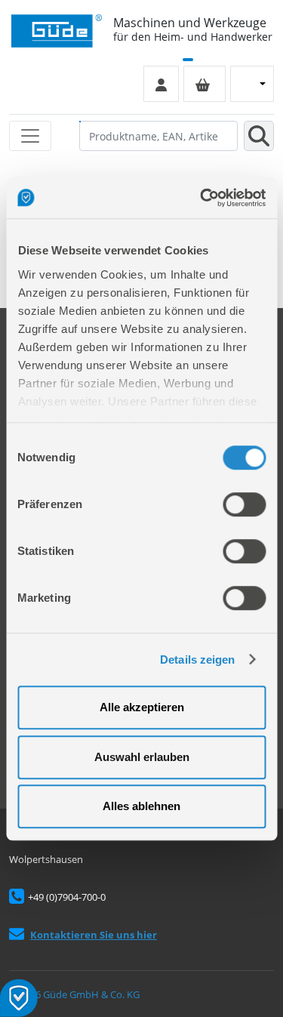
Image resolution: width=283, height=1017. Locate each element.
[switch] (244, 504)
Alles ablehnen (141, 806)
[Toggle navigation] (30, 136)
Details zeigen (197, 659)
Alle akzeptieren (142, 707)
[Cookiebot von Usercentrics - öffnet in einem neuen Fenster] (201, 198)
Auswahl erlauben (141, 756)
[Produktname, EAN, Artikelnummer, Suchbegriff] (259, 136)
